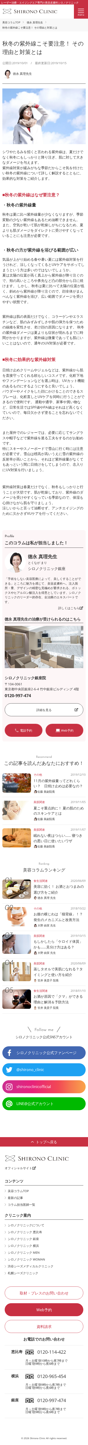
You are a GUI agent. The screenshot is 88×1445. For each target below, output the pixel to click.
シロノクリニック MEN (24, 1252)
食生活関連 (41, 881)
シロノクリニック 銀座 (23, 1239)
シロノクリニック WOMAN (26, 1259)
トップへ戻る (46, 1141)
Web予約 (44, 1309)
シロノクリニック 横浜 (23, 1246)
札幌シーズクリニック (23, 1273)
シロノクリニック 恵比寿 (25, 1232)
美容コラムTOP (11, 22)
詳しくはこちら (69, 608)
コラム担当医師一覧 (21, 1204)
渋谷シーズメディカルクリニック (31, 1266)
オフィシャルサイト (18, 1168)
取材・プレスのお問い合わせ (44, 1293)
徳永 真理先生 (35, 22)
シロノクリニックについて (26, 1225)
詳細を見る (44, 710)
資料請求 (44, 1326)
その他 (38, 775)
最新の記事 (15, 1198)
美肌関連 (39, 802)
